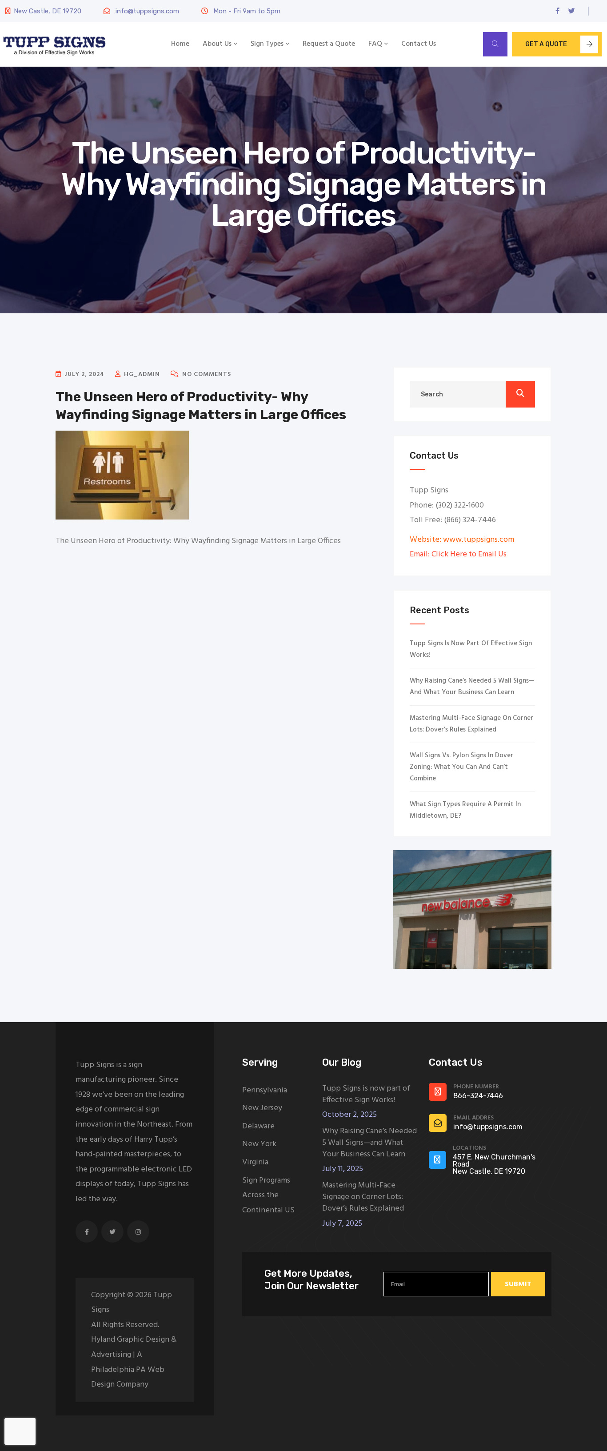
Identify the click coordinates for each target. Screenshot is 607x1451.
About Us (217, 44)
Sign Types (267, 44)
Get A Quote (546, 44)
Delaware (258, 1126)
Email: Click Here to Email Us (458, 554)
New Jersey (262, 1108)
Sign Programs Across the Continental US (268, 1195)
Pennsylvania (264, 1090)
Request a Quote (329, 44)
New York (259, 1144)
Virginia (255, 1162)
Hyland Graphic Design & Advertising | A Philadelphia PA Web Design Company (133, 1362)
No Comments (205, 374)
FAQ (375, 44)
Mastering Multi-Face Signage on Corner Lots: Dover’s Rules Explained (471, 724)
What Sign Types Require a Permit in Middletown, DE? (465, 810)
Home (180, 44)
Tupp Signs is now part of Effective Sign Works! (471, 649)
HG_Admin (141, 374)
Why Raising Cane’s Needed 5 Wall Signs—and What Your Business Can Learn (472, 687)
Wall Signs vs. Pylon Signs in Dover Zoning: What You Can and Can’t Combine (461, 767)
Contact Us (418, 44)
